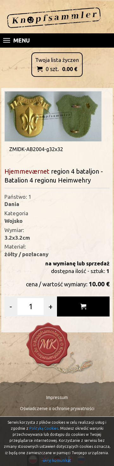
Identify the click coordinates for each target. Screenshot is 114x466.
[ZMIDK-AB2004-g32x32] (53, 116)
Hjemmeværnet (26, 171)
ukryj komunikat (57, 460)
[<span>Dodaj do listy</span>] (83, 306)
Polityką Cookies (43, 428)
